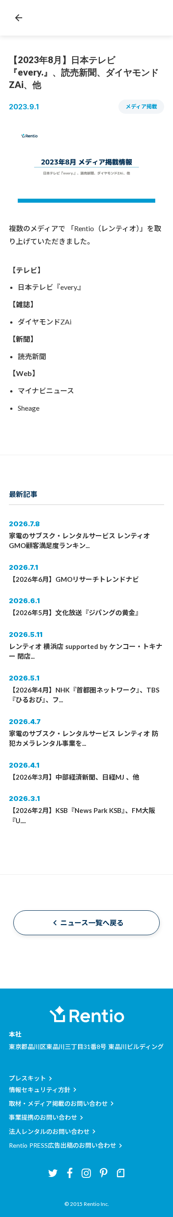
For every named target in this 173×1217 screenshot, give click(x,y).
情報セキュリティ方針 (40, 1089)
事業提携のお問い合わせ (43, 1117)
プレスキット (27, 1078)
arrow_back (18, 17)
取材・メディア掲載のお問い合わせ (58, 1103)
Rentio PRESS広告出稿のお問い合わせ (62, 1145)
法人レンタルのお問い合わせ (49, 1131)
